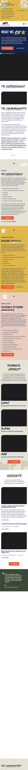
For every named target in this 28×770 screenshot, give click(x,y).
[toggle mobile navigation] (24, 24)
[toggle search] (26, 24)
